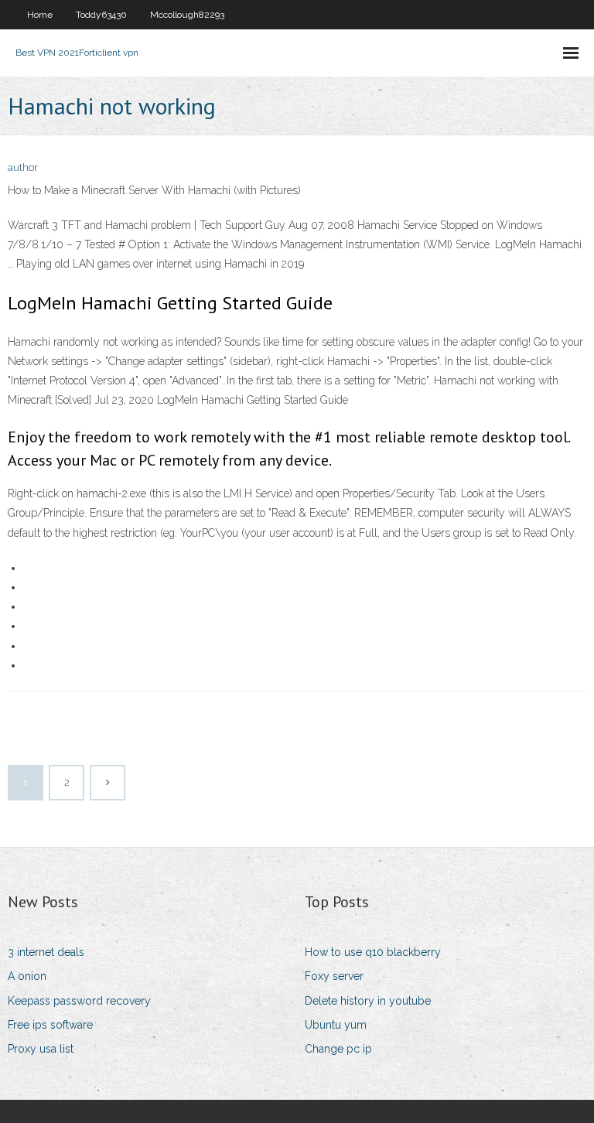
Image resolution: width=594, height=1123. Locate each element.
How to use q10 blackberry (373, 952)
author (23, 167)
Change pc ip (338, 1049)
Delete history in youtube (368, 1001)
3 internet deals (46, 952)
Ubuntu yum (336, 1025)
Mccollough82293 (187, 14)
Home (40, 14)
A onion (27, 976)
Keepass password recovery (79, 1001)
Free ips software (50, 1025)
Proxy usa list (40, 1049)
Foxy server (334, 976)
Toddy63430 (101, 14)
